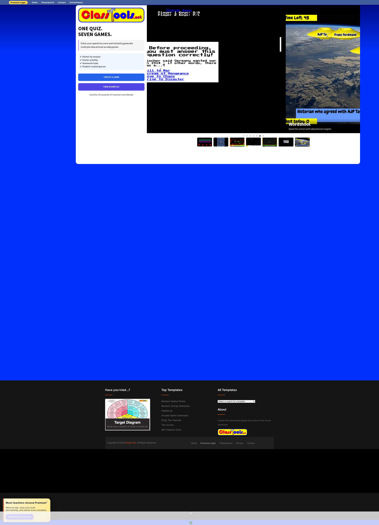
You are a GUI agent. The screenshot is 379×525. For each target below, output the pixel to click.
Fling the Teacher (171, 420)
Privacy (239, 443)
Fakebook (166, 410)
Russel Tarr (131, 442)
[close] (190, 513)
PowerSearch (47, 2)
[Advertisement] (37, 27)
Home (35, 2)
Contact (62, 2)
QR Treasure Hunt (171, 429)
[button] (243, 136)
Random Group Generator (175, 405)
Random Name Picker (173, 401)
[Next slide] (346, 69)
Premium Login (18, 2)
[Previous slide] (160, 69)
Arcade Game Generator (175, 415)
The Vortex (167, 424)
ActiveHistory (76, 2)
